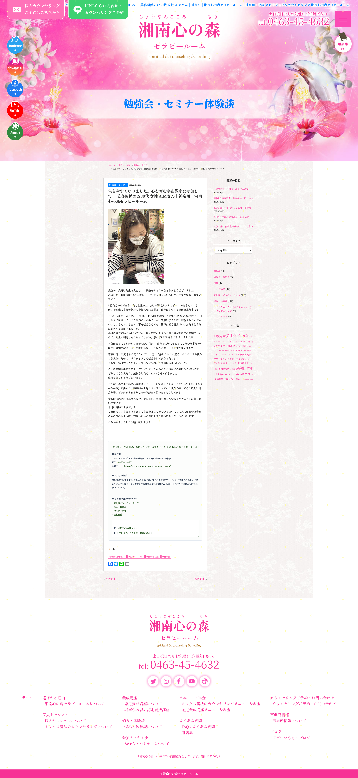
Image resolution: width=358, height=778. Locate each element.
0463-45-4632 (125, 462)
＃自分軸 (166, 556)
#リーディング (231, 363)
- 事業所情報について (288, 720)
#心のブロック (230, 375)
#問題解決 (224, 368)
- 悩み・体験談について (142, 726)
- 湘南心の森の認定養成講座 (146, 709)
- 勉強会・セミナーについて (145, 743)
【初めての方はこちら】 (128, 527)
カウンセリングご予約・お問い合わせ (134, 532)
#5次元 (218, 336)
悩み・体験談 (120, 506)
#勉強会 (245, 363)
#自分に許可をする (117, 556)
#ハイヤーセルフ (225, 345)
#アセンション (236, 335)
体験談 (217, 271)
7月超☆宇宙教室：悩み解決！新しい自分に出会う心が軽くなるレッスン (233, 198)
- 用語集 (186, 732)
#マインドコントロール (241, 350)
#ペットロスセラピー (224, 350)
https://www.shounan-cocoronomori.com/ (147, 465)
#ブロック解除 (241, 346)
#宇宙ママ (244, 368)
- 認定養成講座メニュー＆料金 (205, 709)
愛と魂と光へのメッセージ (126, 503)
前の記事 (111, 578)
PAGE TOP (348, 769)
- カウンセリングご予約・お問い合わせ (303, 703)
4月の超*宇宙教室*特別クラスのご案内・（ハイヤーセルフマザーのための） (233, 226)
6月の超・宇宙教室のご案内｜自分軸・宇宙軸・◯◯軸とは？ (233, 207)
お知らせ (118, 514)
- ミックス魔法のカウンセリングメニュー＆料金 (220, 703)
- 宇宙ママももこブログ (290, 737)
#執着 (232, 368)
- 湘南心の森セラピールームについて (74, 703)
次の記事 (200, 578)
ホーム (27, 697)
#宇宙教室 (219, 374)
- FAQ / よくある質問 (197, 726)
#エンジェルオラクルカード (228, 342)
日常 (216, 283)
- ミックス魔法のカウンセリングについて (77, 726)
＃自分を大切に (153, 556)
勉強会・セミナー (118, 184)
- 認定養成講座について (142, 703)
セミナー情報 (120, 510)
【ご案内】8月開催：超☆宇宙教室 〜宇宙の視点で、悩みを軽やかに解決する (233, 189)
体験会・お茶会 (221, 277)
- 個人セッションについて (64, 720)
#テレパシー (242, 342)
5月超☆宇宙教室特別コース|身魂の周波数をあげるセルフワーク (233, 217)
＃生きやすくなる (136, 556)
